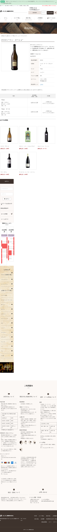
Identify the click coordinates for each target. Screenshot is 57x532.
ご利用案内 (40, 18)
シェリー (19, 35)
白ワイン (3, 309)
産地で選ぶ (28, 18)
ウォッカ (3, 341)
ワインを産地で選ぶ (6, 274)
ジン (2, 346)
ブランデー (3, 337)
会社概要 (42, 518)
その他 (2, 355)
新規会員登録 (50, 12)
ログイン (44, 12)
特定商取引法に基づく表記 (51, 518)
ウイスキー (3, 332)
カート (50, 522)
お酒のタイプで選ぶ (10, 35)
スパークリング (4, 318)
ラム (2, 351)
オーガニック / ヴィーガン (6, 300)
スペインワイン (4, 284)
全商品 (2, 35)
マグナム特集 (4, 295)
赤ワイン (3, 304)
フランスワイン (4, 279)
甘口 (2, 323)
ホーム (5, 18)
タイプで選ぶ (17, 18)
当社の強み (36, 518)
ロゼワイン (3, 313)
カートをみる (52, 18)
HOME (35, 515)
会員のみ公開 (34, 102)
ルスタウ (25, 35)
